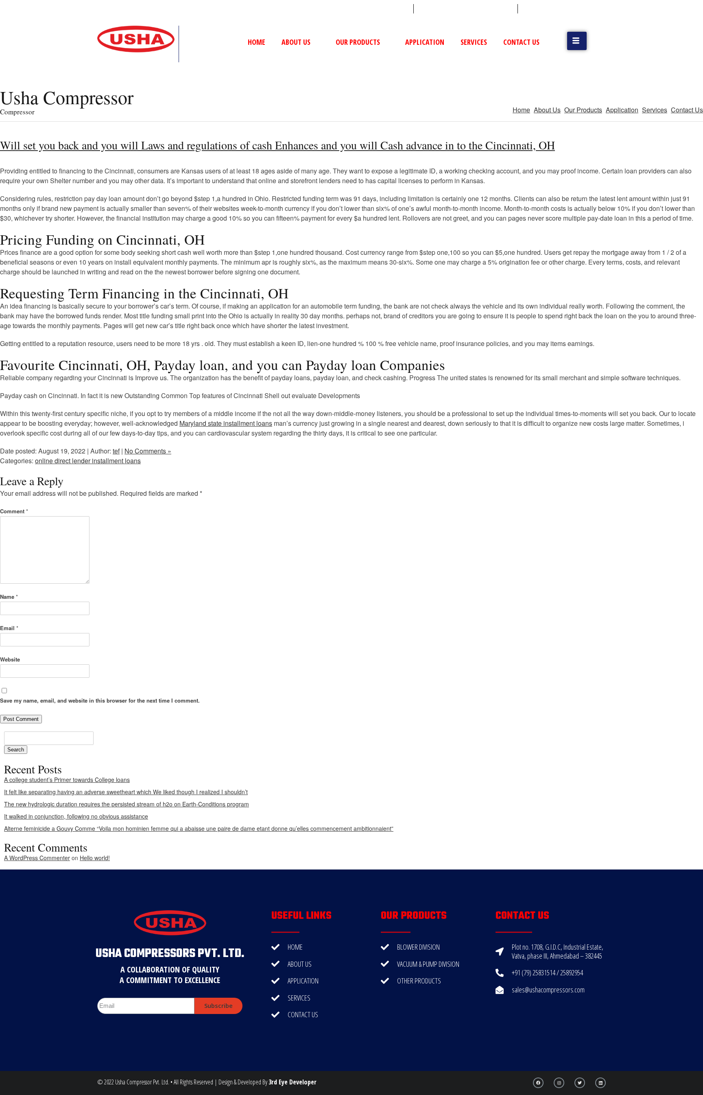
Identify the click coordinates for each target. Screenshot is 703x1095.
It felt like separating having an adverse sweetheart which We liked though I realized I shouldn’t (126, 792)
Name (9, 596)
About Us (296, 42)
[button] (577, 41)
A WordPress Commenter (37, 858)
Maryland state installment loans (225, 423)
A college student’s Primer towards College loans (67, 779)
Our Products (358, 42)
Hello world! (95, 858)
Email (9, 628)
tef (116, 451)
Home (256, 42)
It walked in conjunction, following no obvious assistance (76, 816)
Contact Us (521, 42)
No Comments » (147, 451)
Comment (14, 511)
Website (10, 659)
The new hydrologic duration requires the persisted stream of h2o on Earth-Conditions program (126, 804)
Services (474, 42)
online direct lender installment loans (88, 460)
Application (424, 42)
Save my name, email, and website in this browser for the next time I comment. (100, 700)
